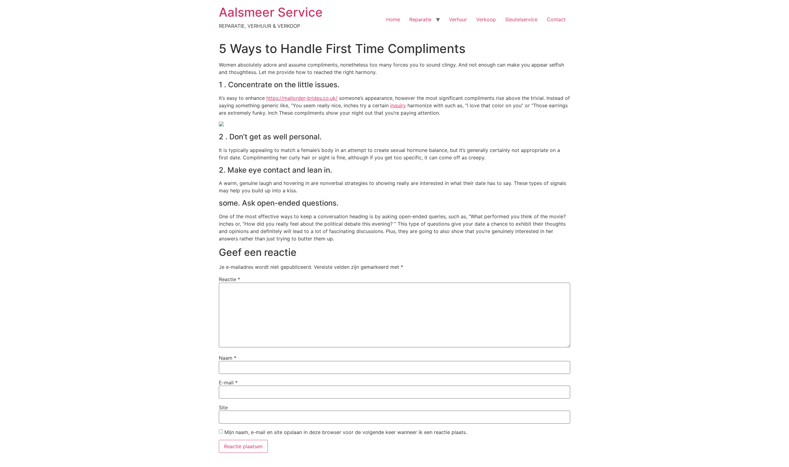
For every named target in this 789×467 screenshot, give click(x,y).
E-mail (228, 382)
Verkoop (486, 19)
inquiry (398, 105)
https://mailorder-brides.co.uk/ (301, 98)
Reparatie (420, 19)
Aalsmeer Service (271, 12)
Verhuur (458, 19)
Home (393, 19)
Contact (556, 19)
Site (223, 407)
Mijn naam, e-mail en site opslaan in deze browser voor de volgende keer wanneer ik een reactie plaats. (345, 432)
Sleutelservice (521, 19)
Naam (227, 357)
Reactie (229, 279)
